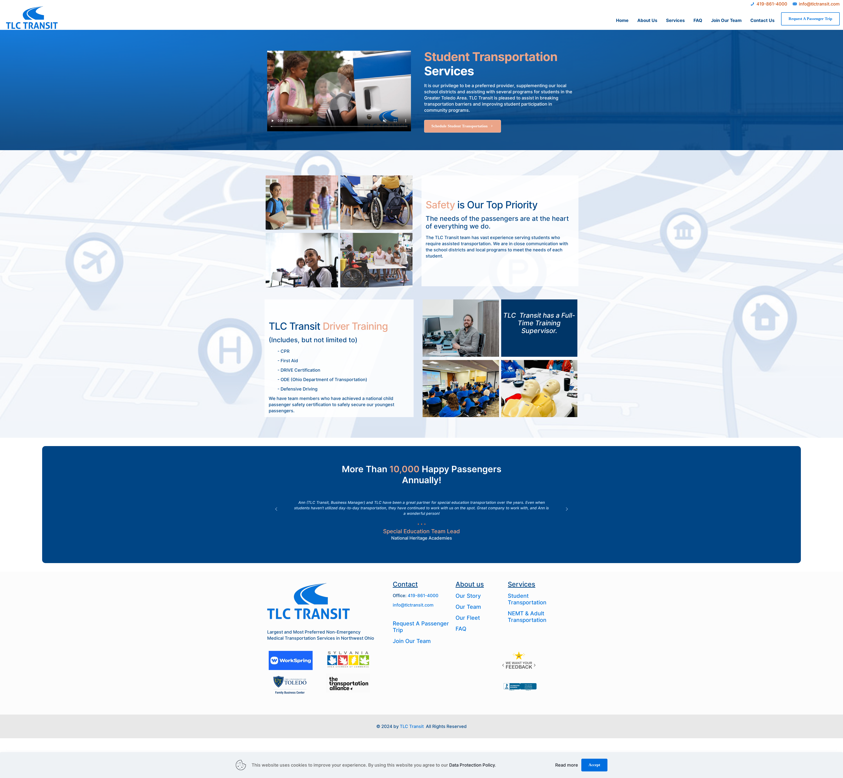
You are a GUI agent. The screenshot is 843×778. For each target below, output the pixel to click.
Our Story (468, 596)
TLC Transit (412, 726)
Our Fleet (468, 617)
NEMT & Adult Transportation (527, 616)
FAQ (461, 628)
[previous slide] (276, 509)
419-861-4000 (423, 595)
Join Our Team (412, 641)
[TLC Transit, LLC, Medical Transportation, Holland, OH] (520, 690)
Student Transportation (527, 599)
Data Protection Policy (472, 765)
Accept (594, 765)
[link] (519, 660)
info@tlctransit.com (413, 605)
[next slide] (567, 509)
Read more (566, 765)
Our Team (468, 606)
